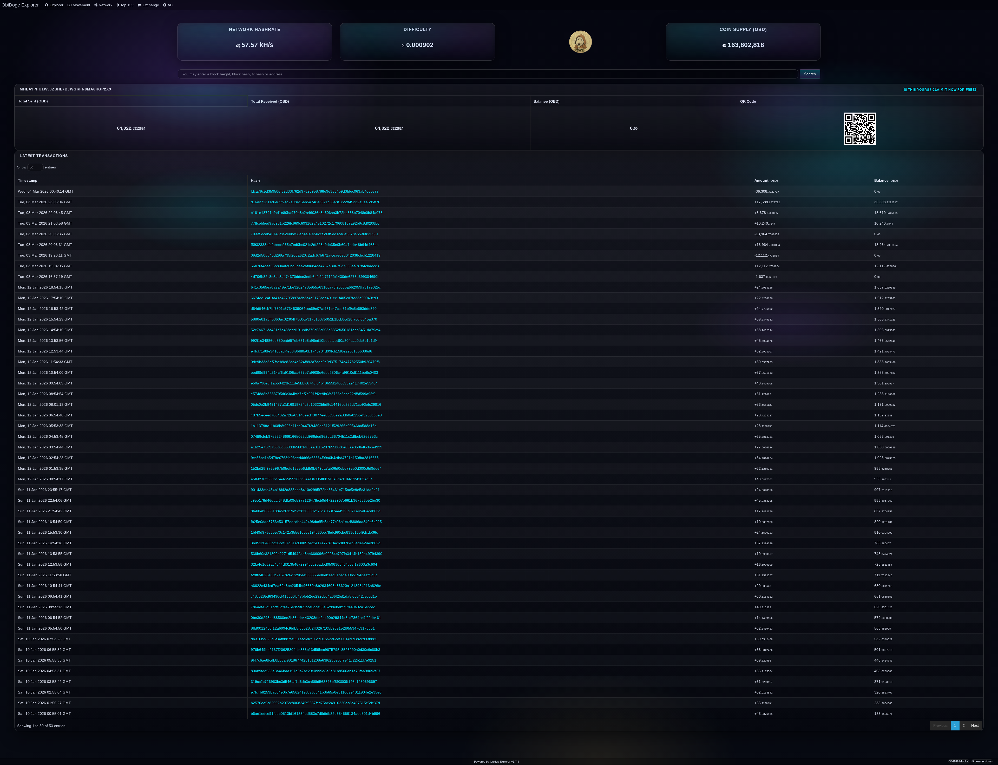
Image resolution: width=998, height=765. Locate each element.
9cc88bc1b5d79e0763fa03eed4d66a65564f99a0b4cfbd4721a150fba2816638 (315, 458)
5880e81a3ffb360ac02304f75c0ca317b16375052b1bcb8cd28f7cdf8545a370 (314, 319)
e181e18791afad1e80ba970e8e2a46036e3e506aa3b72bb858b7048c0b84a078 (317, 213)
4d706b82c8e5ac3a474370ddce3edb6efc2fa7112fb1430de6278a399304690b (315, 276)
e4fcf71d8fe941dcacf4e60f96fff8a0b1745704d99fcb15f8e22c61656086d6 (311, 351)
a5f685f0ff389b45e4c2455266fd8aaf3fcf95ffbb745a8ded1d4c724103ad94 (312, 479)
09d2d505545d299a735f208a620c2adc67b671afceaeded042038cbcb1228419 (315, 255)
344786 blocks (958, 761)
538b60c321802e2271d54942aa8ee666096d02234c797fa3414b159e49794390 (316, 554)
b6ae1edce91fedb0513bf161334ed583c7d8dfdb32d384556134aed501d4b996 (315, 713)
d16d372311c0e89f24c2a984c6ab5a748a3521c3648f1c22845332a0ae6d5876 (315, 202)
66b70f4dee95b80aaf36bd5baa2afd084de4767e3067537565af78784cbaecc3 (315, 266)
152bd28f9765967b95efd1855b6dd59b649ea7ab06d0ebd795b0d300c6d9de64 (316, 468)
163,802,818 (746, 44)
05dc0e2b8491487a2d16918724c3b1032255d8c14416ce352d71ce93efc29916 (316, 404)
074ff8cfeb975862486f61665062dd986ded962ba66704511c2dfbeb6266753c (314, 436)
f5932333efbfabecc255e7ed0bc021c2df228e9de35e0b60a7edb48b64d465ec (314, 245)
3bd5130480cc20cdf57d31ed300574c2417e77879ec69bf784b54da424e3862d (315, 543)
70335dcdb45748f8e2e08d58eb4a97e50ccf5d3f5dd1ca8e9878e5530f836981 (315, 234)
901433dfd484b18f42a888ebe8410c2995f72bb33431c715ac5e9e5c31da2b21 (315, 490)
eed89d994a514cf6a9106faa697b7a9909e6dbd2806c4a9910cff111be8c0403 (314, 372)
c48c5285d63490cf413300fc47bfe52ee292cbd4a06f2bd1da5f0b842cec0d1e (314, 596)
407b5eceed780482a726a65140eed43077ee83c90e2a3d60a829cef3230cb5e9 (316, 415)
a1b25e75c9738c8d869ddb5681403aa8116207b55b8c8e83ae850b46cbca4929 (316, 447)
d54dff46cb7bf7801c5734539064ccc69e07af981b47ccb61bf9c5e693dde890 (314, 308)
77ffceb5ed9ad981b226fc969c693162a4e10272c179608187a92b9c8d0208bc (315, 223)
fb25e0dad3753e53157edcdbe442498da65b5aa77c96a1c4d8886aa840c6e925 (316, 522)
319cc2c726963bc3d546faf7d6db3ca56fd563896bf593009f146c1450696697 (314, 681)
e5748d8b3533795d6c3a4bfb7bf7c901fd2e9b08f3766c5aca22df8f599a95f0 (313, 394)
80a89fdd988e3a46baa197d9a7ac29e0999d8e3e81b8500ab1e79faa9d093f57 (315, 671)
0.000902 (420, 44)
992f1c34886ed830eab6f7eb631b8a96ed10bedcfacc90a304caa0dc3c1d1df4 (314, 340)
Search (810, 74)
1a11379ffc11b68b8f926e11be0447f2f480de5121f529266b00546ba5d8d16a (314, 426)
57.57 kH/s (257, 44)
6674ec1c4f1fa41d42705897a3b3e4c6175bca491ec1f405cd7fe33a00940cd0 (314, 298)
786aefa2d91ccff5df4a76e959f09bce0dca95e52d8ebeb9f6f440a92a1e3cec (313, 607)
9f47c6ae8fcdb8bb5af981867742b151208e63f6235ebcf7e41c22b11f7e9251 (313, 660)
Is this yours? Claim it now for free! (940, 89)
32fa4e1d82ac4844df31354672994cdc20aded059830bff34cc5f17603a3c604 (314, 564)
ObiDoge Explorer (20, 5)
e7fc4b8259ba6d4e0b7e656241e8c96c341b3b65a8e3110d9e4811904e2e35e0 (316, 692)
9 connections (982, 761)
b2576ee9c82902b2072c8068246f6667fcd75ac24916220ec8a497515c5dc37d (315, 703)
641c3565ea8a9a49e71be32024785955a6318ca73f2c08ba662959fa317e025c (316, 287)
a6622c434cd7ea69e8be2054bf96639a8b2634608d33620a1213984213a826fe (316, 586)
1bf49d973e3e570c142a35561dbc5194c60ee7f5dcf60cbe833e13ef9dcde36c (314, 532)
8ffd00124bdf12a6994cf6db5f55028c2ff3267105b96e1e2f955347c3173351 (313, 628)
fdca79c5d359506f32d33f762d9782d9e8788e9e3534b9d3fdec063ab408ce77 (315, 191)
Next (975, 725)
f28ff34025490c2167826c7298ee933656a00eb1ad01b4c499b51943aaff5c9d (314, 575)
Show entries (36, 167)
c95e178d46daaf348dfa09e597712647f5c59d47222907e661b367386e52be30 (315, 500)
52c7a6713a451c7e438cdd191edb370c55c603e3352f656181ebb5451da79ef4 (315, 330)
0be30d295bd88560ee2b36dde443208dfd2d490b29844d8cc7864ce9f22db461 (316, 618)
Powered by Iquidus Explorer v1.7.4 (496, 761)
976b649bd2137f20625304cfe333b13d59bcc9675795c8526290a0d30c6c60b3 (315, 650)
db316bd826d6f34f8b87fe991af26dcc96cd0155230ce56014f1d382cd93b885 (314, 639)
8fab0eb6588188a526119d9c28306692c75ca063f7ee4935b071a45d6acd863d (315, 511)
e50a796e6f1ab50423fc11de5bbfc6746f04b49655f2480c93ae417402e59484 (314, 383)
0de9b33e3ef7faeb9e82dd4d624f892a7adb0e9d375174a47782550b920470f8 (315, 362)
